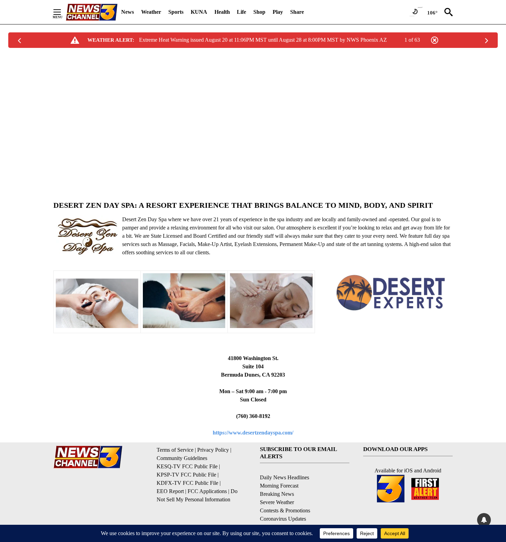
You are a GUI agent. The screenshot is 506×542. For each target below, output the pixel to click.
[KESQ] (91, 12)
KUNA (199, 12)
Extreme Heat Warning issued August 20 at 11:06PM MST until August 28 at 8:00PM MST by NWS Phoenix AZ (263, 40)
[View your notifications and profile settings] (484, 520)
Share (297, 12)
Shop (259, 12)
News (127, 12)
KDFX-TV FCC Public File (187, 483)
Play (278, 12)
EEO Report (170, 491)
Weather (151, 12)
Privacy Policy (213, 450)
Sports (175, 12)
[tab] (253, 205)
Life (241, 12)
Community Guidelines (182, 458)
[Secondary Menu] (62, 12)
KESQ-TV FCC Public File (187, 466)
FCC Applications (207, 491)
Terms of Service (175, 450)
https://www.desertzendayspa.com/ (253, 433)
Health (222, 12)
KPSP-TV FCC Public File (186, 475)
